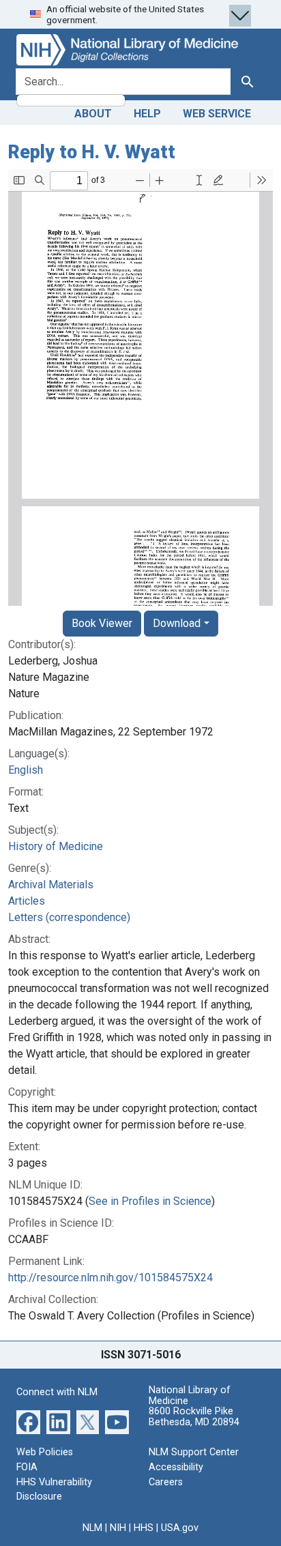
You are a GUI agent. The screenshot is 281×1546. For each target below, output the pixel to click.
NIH (118, 1528)
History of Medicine (55, 846)
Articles (26, 900)
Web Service (217, 113)
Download (177, 623)
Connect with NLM (57, 1392)
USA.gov (179, 1528)
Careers (166, 1482)
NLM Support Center (194, 1452)
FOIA (27, 1467)
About (93, 113)
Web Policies (44, 1452)
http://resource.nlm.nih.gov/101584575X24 (110, 1277)
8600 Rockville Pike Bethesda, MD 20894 (194, 1416)
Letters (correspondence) (69, 917)
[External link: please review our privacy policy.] (28, 1421)
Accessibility (176, 1467)
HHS (143, 1528)
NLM (92, 1528)
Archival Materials (50, 884)
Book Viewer (102, 623)
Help (147, 113)
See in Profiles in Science (150, 1201)
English (25, 769)
